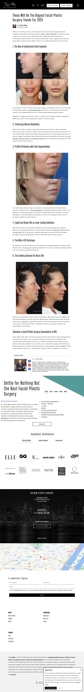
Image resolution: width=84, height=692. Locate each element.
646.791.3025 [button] (53, 5)
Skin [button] (61, 391)
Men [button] (65, 391)
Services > (42, 424)
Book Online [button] (66, 5)
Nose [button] (56, 391)
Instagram (10, 638)
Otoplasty (44, 417)
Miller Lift (45, 618)
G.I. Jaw (43, 406)
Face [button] (46, 391)
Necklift (50, 403)
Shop (9, 635)
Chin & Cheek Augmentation (50, 401)
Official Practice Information (35, 659)
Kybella (43, 408)
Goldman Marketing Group (56, 657)
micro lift (28, 248)
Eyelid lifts (55, 230)
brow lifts (18, 232)
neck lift (24, 321)
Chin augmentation (36, 210)
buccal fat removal (39, 138)
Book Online (11, 641)
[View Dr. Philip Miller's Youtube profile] (29, 365)
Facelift (43, 403)
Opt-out (60, 688)
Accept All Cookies (50, 688)
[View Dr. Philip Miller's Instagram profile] (29, 369)
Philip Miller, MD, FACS (42, 497)
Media (9, 621)
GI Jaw (45, 621)
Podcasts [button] (59, 440)
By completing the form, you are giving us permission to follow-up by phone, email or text (41, 590)
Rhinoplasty (46, 615)
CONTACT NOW (42, 526)
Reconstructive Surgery (48, 412)
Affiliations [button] (26, 440)
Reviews (10, 618)
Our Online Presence (19, 659)
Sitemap (67, 657)
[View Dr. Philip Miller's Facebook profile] (29, 361)
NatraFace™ (5, 418)
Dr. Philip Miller (22, 25)
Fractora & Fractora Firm (49, 410)
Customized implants (34, 110)
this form (13, 674)
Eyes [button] (51, 391)
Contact (62, 346)
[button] (33, 6)
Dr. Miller (13, 657)
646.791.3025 (42, 538)
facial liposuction (24, 138)
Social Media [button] (43, 440)
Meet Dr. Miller (11, 615)
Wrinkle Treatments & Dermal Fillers (52, 414)
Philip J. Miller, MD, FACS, (49, 34)
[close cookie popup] (80, 670)
